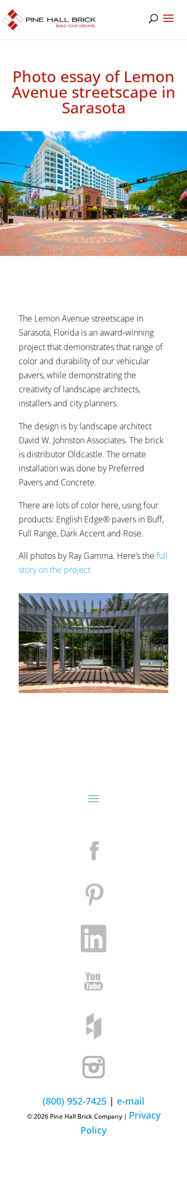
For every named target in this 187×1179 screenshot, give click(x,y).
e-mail (130, 1101)
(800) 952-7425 (74, 1101)
